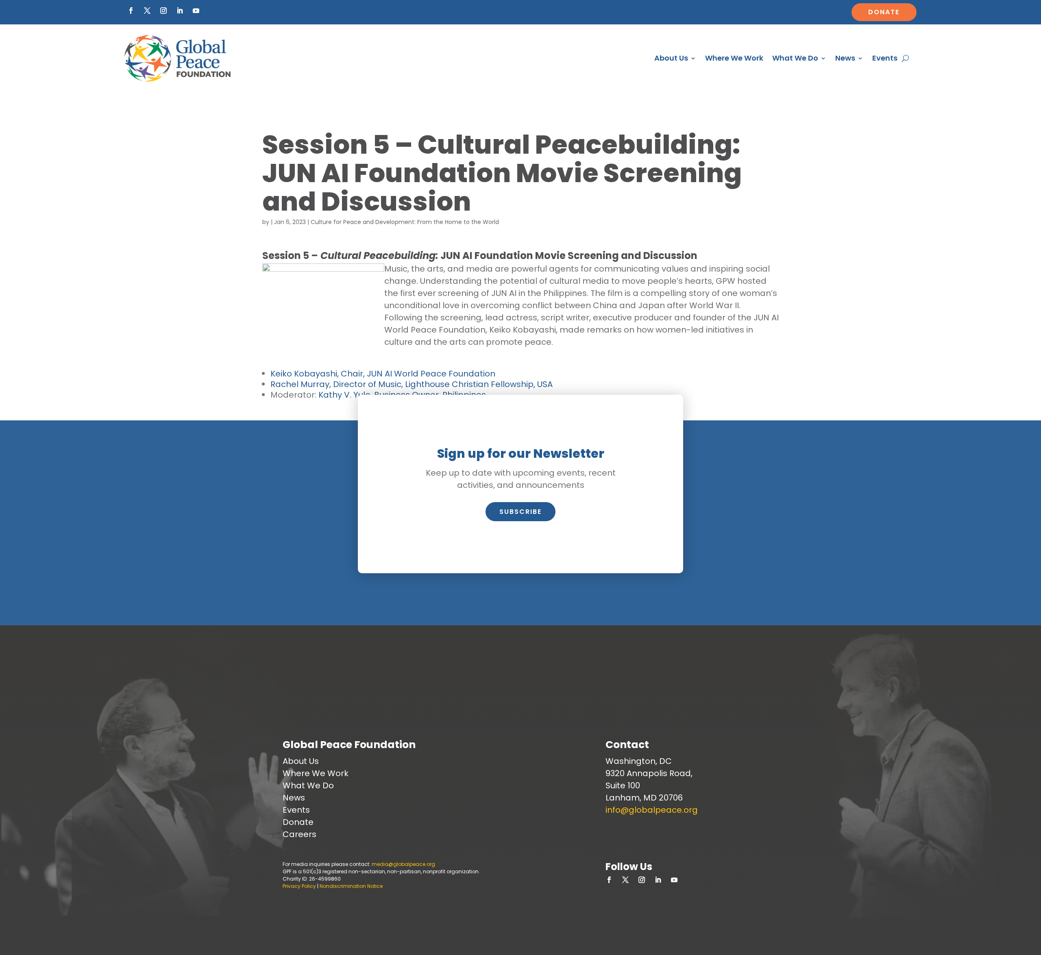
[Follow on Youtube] (196, 10)
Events (884, 58)
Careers (299, 834)
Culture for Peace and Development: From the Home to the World (405, 222)
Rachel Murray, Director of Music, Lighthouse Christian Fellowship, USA (411, 384)
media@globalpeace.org (403, 864)
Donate (883, 12)
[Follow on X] (147, 10)
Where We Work (734, 58)
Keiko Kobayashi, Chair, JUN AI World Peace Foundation (382, 373)
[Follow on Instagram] (163, 10)
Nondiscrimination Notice (351, 886)
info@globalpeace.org (651, 810)
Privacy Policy (299, 886)
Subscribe (520, 511)
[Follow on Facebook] (130, 10)
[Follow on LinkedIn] (179, 10)
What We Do (795, 58)
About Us (671, 58)
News (845, 58)
